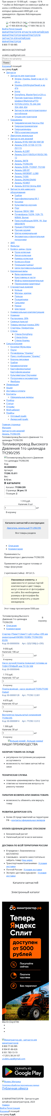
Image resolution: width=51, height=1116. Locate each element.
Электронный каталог (25, 892)
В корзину (7, 659)
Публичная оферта (15, 1088)
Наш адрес (27, 860)
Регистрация (15, 28)
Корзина (6, 66)
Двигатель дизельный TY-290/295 (24, 528)
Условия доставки (33, 869)
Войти (5, 28)
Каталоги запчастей (25, 882)
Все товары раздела (25, 533)
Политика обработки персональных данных (20, 1085)
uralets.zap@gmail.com (13, 1058)
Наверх (6, 1105)
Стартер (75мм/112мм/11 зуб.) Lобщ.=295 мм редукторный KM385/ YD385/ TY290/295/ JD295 (25, 637)
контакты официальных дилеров (28, 820)
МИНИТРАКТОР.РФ (11, 32)
